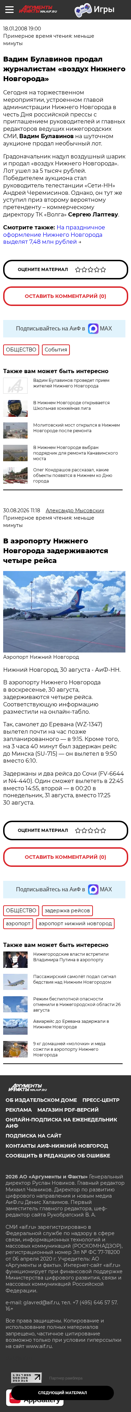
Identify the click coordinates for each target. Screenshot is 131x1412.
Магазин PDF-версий (68, 1110)
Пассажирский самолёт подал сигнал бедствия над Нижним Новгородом (74, 979)
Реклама (19, 1110)
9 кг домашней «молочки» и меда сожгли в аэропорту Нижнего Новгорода (69, 1049)
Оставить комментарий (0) (65, 296)
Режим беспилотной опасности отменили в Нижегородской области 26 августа (77, 1004)
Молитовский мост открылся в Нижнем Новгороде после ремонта (76, 427)
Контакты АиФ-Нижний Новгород (57, 1146)
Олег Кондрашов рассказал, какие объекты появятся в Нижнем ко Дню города (72, 475)
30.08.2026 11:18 (21, 510)
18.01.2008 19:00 (22, 29)
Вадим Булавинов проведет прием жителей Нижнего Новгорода (71, 383)
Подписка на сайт (33, 1136)
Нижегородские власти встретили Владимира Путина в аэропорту (71, 956)
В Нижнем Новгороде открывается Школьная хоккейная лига (71, 405)
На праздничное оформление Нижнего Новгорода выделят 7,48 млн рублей (54, 234)
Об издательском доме (41, 1100)
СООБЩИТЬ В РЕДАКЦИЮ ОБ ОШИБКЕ (58, 1156)
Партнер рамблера (65, 1378)
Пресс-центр (100, 1100)
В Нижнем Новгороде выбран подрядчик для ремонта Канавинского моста (75, 453)
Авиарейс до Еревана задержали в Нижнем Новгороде (71, 1024)
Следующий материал (62, 1393)
